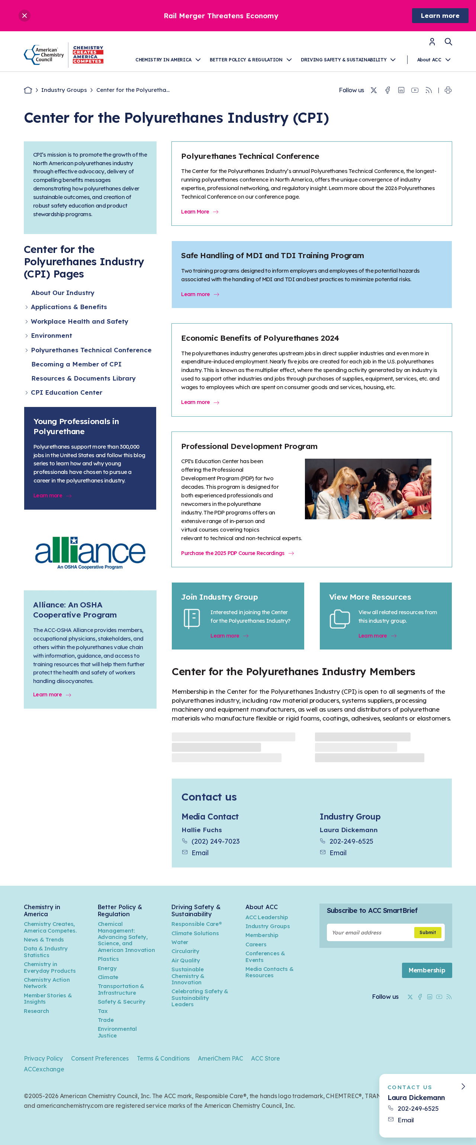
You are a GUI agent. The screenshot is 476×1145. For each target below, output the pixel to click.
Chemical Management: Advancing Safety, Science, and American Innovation (126, 936)
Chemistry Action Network (47, 983)
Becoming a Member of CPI (76, 364)
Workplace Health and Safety (79, 321)
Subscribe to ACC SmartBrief (372, 910)
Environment (51, 335)
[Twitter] (374, 90)
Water (179, 942)
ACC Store (265, 1058)
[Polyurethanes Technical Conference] (27, 350)
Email (200, 853)
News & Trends (44, 939)
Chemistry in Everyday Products (49, 967)
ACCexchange (44, 1069)
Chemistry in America (163, 59)
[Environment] (27, 336)
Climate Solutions (195, 933)
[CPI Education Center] (27, 393)
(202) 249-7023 (216, 841)
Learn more (440, 15)
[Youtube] (415, 90)
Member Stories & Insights (48, 998)
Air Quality (185, 960)
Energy (107, 968)
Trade (106, 1019)
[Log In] (432, 44)
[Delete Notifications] (24, 16)
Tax (103, 1010)
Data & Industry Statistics (46, 951)
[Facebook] (387, 90)
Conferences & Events (265, 956)
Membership (262, 935)
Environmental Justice (117, 1032)
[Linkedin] (401, 90)
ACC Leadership (266, 917)
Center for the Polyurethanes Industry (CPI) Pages (84, 261)
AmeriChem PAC (220, 1058)
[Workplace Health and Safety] (27, 322)
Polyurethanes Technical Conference (91, 350)
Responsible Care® (196, 923)
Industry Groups (64, 89)
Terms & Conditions (163, 1058)
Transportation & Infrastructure (121, 989)
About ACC (429, 59)
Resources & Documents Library (83, 378)
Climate (108, 977)
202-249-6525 (351, 841)
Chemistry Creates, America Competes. (50, 927)
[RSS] (429, 90)
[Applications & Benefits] (27, 307)
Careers (256, 944)
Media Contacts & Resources (269, 972)
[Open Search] (448, 41)
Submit (427, 932)
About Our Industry (62, 292)
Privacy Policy (43, 1058)
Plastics (108, 958)
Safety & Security (121, 1001)
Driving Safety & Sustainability (343, 59)
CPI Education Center (66, 392)
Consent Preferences (100, 1058)
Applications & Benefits (69, 307)
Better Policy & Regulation (246, 59)
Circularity (185, 951)
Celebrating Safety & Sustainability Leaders (199, 998)
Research (36, 1010)
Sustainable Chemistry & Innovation (188, 976)
